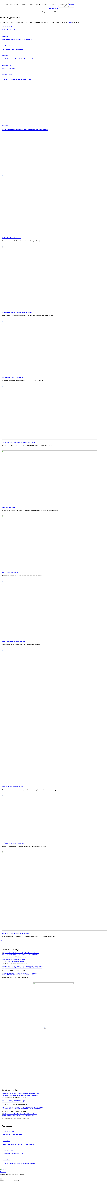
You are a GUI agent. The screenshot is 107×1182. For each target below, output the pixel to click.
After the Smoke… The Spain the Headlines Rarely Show (18, 59)
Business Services (15, 4)
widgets (70, 22)
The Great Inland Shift (8, 68)
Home (6, 4)
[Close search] (1, 1179)
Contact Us (63, 4)
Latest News (5, 26)
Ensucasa (53, 8)
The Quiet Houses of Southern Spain (12, 786)
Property (30, 4)
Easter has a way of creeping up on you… (14, 641)
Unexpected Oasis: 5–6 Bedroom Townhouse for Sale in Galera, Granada (22, 968)
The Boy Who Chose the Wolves (11, 30)
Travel (24, 4)
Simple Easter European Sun (10, 572)
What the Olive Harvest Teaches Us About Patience (17, 39)
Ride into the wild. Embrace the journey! (13, 961)
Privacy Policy (64, 6)
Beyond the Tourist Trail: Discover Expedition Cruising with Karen (20, 954)
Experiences (45, 4)
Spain (10, 26)
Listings (37, 4)
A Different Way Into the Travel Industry (13, 843)
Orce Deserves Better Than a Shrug (12, 49)
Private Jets (54, 4)
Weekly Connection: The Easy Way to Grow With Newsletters (18, 974)
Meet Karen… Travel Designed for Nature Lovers (16, 933)
